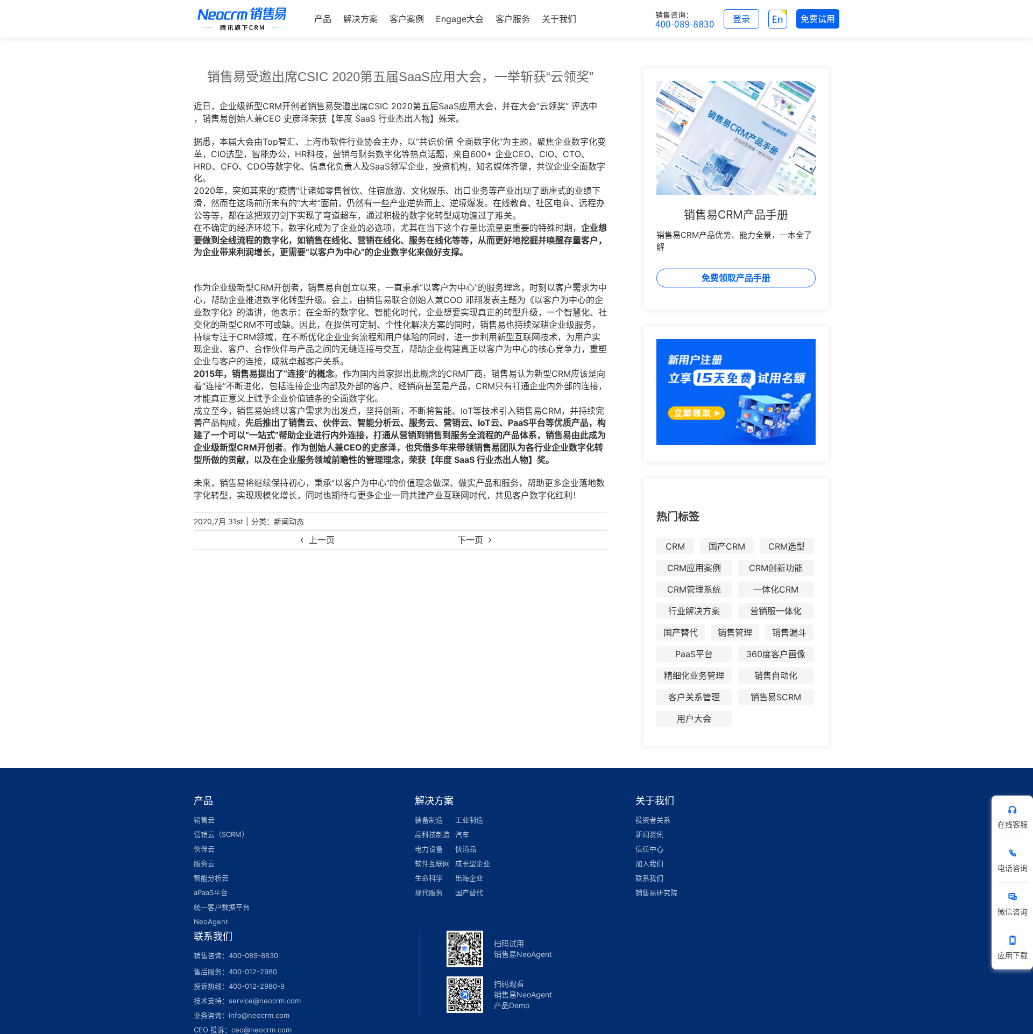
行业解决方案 (694, 611)
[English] (777, 19)
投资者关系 (652, 819)
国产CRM (727, 546)
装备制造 (429, 819)
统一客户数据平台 (222, 907)
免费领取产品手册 (736, 277)
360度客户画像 (775, 654)
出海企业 (469, 878)
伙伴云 (204, 849)
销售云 (204, 819)
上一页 (322, 539)
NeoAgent (211, 921)
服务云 (204, 863)
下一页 (470, 539)
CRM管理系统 (694, 589)
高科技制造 (432, 834)
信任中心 (649, 849)
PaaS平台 (694, 654)
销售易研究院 (656, 892)
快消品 (465, 849)
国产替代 (680, 632)
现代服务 (429, 892)
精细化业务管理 (694, 675)
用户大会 (694, 718)
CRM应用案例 (694, 567)
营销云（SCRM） (221, 834)
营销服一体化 (776, 611)
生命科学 (429, 878)
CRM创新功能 (776, 567)
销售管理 (735, 632)
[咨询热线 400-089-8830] (684, 19)
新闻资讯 (649, 834)
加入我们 (649, 863)
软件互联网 (432, 863)
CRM (675, 546)
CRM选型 (786, 546)
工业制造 (469, 819)
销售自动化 (775, 675)
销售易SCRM (776, 697)
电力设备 (429, 849)
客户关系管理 (694, 697)
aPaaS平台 (211, 892)
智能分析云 (211, 878)
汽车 (462, 834)
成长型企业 (472, 863)
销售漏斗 (789, 632)
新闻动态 (289, 521)
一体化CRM (775, 589)
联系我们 (649, 878)
